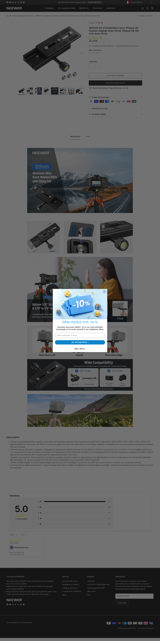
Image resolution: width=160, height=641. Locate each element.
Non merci (80, 349)
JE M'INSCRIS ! (80, 342)
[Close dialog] (104, 291)
